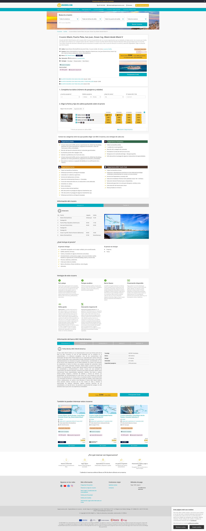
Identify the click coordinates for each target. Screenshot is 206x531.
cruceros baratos (99, 9)
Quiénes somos (113, 485)
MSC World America (70, 55)
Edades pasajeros (87, 94)
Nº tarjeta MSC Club (131, 94)
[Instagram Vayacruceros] (72, 486)
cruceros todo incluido (113, 9)
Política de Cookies (86, 498)
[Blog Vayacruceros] (61, 486)
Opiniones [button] (139, 343)
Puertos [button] (125, 205)
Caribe (61, 419)
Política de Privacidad (87, 495)
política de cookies (193, 523)
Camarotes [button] (83, 343)
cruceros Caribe (107, 49)
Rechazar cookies (181, 527)
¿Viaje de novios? (108, 94)
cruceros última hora (129, 9)
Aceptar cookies (196, 527)
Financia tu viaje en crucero (88, 488)
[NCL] (99, 442)
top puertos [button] (85, 9)
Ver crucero (71, 445)
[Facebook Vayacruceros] (68, 486)
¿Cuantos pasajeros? (65, 94)
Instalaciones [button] (102, 343)
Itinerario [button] (79, 205)
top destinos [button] (61, 9)
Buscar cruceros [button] (137, 24)
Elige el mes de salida (66, 108)
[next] (144, 112)
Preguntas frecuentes (87, 485)
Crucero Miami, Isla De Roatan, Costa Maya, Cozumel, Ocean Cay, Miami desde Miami (71, 416)
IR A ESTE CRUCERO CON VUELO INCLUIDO (72, 79)
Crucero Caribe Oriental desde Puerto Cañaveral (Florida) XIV (100, 416)
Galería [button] (121, 343)
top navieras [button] (73, 9)
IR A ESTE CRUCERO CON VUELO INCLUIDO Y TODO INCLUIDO (77, 81)
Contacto (111, 488)
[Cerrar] (204, 1)
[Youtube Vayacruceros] (65, 486)
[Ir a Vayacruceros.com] (64, 5)
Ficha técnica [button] (65, 343)
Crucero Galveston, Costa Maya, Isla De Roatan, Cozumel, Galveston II (132, 416)
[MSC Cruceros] (79, 55)
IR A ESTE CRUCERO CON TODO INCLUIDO (71, 84)
